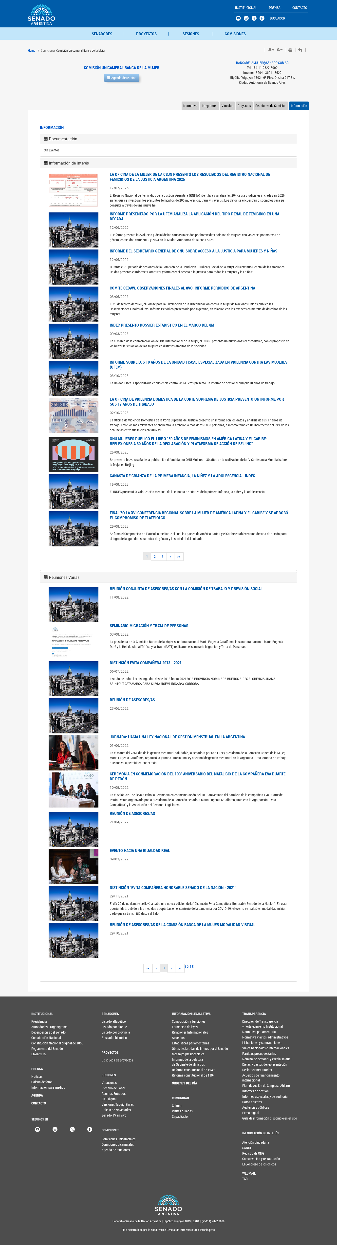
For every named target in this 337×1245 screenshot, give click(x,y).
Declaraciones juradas (252, 1069)
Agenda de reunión (123, 77)
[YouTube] (37, 1128)
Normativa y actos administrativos (252, 1037)
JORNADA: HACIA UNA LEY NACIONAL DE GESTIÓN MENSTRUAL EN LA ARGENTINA (177, 737)
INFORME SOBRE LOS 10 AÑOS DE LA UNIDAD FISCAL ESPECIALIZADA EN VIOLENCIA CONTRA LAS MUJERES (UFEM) (198, 364)
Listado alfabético (112, 1021)
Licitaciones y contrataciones (252, 1042)
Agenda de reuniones (110, 1149)
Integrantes (209, 105)
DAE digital (109, 1099)
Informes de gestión (252, 1091)
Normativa (190, 105)
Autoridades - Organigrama (41, 1026)
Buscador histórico (112, 1037)
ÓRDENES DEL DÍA (182, 1083)
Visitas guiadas (182, 1111)
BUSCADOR (277, 18)
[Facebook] (89, 1128)
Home (31, 50)
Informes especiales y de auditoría (252, 1096)
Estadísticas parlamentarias (182, 1043)
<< (148, 968)
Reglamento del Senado (41, 1048)
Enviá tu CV (39, 1054)
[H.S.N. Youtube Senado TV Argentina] (240, 19)
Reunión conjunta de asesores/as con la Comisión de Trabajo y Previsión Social (186, 588)
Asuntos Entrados (112, 1093)
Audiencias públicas (252, 1107)
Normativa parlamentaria (252, 1031)
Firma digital (250, 1112)
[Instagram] (55, 1128)
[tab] (168, 139)
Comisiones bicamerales (110, 1144)
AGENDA (37, 1095)
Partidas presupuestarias (252, 1053)
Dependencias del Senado (41, 1032)
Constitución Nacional (41, 1037)
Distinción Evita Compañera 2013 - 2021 (146, 662)
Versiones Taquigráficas (112, 1104)
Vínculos (227, 105)
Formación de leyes (182, 1026)
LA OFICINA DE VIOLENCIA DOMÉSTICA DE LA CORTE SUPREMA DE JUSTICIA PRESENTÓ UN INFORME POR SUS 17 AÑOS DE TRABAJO (197, 401)
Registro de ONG (250, 1153)
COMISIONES (235, 34)
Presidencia (39, 1021)
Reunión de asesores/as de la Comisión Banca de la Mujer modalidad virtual (182, 924)
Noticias (36, 1076)
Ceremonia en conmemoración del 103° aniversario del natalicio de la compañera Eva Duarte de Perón (197, 776)
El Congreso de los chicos (250, 1164)
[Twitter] (72, 1128)
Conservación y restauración (250, 1158)
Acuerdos (178, 1037)
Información (299, 105)
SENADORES (102, 34)
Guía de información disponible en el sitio (252, 1118)
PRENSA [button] (275, 7)
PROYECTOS (146, 34)
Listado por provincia (112, 1032)
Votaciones (109, 1082)
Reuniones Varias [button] (64, 577)
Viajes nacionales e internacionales (252, 1048)
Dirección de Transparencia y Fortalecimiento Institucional (252, 1024)
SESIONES (191, 34)
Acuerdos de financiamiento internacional (252, 1077)
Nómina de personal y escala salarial (252, 1059)
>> (178, 556)
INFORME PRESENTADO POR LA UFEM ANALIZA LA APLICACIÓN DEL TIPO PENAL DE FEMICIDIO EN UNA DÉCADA (194, 216)
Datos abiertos (252, 1102)
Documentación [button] (63, 139)
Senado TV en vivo (112, 1115)
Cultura (177, 1105)
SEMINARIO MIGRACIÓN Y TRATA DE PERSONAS (149, 625)
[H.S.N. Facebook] (263, 19)
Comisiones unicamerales (110, 1139)
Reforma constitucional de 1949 (182, 1069)
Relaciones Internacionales (182, 1032)
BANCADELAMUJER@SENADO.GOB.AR (262, 62)
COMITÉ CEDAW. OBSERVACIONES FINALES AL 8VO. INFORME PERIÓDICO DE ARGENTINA (182, 288)
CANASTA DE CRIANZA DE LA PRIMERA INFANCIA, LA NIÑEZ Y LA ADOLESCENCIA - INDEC (182, 475)
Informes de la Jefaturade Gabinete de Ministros (182, 1062)
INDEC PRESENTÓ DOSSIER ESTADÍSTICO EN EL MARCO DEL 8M (162, 325)
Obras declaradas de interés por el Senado (182, 1048)
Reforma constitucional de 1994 (182, 1075)
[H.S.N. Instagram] (248, 19)
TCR (245, 1178)
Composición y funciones (182, 1021)
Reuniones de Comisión (270, 105)
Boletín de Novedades (112, 1109)
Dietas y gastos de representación (252, 1064)
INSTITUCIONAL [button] (246, 7)
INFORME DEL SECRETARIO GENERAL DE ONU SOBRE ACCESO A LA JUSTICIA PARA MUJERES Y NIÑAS (193, 251)
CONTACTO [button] (299, 7)
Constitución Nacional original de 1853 (41, 1043)
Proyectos (244, 105)
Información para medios (41, 1087)
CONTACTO (38, 1103)
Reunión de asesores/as (132, 700)
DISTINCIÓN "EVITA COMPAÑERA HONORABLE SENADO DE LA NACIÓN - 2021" (173, 887)
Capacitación (180, 1116)
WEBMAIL (249, 1173)
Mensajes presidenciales (182, 1054)
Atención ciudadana (250, 1142)
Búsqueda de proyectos (112, 1060)
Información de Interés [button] (69, 163)
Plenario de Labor (112, 1088)
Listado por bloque (112, 1026)
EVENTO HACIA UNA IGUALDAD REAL (140, 850)
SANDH (247, 1147)
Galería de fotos (41, 1081)
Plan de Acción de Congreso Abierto (252, 1085)
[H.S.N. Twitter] (256, 19)
